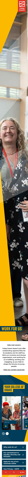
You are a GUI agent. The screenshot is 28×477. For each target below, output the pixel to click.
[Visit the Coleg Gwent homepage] (22, 6)
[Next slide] (7, 433)
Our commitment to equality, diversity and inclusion (11, 455)
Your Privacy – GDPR (11, 469)
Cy (6, 472)
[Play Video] (5, 426)
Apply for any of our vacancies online (11, 462)
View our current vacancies (13, 370)
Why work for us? (10, 447)
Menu (23, 472)
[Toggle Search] (14, 472)
